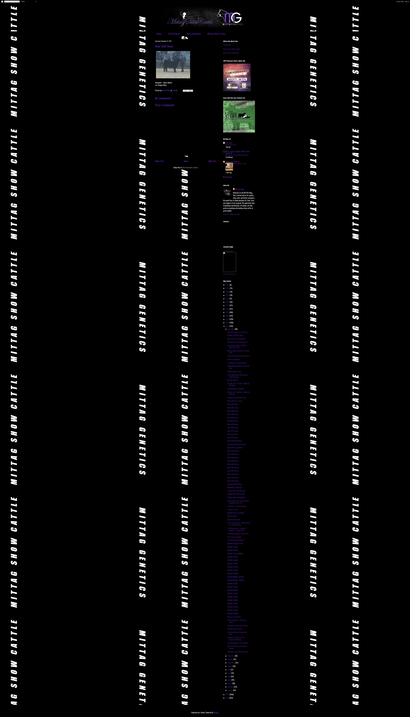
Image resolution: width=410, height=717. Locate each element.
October (230, 659)
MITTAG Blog (239, 189)
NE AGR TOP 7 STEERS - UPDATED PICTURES (238, 384)
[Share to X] (188, 91)
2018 (227, 309)
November (231, 656)
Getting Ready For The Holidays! (238, 643)
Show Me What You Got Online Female (237, 647)
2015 (227, 319)
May (229, 676)
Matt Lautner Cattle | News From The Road (237, 152)
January (230, 690)
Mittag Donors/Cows (217, 33)
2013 (227, 326)
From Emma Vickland (234, 537)
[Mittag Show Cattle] (229, 271)
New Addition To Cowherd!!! (236, 338)
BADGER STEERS (232, 547)
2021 (227, 298)
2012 (227, 694)
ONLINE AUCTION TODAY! (235, 335)
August (230, 666)
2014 (228, 322)
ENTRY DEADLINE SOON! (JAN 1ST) (238, 356)
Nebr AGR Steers (233, 404)
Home (159, 33)
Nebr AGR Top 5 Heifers (235, 447)
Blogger (215, 712)
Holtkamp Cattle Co (232, 161)
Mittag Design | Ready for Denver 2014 (238, 351)
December (231, 329)
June (229, 673)
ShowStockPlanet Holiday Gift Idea (237, 633)
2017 (227, 312)
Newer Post (159, 161)
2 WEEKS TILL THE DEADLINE (236, 491)
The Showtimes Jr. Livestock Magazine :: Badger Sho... (236, 529)
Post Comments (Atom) (190, 167)
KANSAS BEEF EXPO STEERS (236, 494)
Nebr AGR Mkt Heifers (234, 441)
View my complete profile (231, 214)
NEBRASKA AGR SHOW (234, 487)
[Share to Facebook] (190, 91)
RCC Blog (228, 177)
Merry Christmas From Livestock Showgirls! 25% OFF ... (238, 502)
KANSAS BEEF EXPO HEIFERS (236, 497)
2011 (227, 698)
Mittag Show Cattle (228, 251)
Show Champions (193, 33)
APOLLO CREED (232, 516)
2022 (228, 295)
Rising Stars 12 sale (240, 163)
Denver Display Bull (233, 519)
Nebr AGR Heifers (233, 451)
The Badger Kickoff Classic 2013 (238, 533)
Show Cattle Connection (231, 53)
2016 (227, 315)
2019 (227, 305)
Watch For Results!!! (234, 617)
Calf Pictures (174, 33)
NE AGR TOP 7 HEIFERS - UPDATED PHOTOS (238, 393)
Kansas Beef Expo (230, 144)
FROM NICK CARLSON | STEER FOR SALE (238, 367)
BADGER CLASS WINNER (235, 553)
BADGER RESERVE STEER (235, 543)
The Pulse (228, 143)
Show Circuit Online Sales (231, 49)
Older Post (212, 161)
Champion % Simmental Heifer (237, 625)
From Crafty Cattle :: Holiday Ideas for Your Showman (238, 524)
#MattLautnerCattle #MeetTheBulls (236, 155)
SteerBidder (227, 45)
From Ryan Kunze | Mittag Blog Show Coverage (237, 376)
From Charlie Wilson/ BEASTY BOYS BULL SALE (237, 346)
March (230, 683)
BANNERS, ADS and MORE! (235, 513)
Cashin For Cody (232, 509)
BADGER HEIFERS (232, 550)
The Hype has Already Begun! (236, 506)
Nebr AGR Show (232, 437)
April (229, 680)
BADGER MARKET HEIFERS (235, 577)
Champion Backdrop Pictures (236, 397)
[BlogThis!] (186, 91)
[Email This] (184, 91)
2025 (228, 285)
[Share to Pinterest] (192, 91)
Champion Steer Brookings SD (237, 342)
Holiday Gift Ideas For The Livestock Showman (236, 638)
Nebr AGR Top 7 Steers (234, 401)
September (231, 662)
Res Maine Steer (232, 421)
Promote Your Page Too (229, 274)
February (231, 687)
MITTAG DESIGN (232, 380)
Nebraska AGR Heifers (234, 484)
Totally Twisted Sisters (235, 629)
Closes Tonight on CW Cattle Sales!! (236, 621)
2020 (228, 302)
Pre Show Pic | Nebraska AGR (237, 363)
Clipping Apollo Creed (234, 371)
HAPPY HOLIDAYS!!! (233, 359)
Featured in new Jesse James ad (237, 332)
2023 (228, 291)
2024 (228, 288)
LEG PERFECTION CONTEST (235, 389)
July (229, 669)
